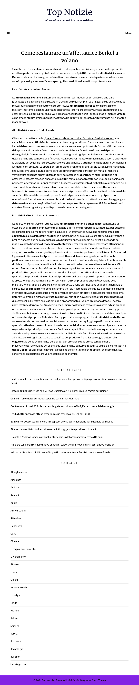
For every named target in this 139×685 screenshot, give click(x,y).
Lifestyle (16, 595)
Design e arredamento (23, 548)
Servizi (14, 633)
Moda (14, 602)
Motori (15, 610)
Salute (14, 618)
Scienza (15, 625)
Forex (14, 571)
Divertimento (18, 556)
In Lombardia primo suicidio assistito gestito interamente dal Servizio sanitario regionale (60, 452)
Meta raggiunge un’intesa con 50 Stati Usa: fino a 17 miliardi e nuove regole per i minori (59, 390)
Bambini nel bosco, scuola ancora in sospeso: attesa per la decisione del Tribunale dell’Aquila (62, 421)
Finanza (15, 564)
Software (16, 641)
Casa (13, 533)
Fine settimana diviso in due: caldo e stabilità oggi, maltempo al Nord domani (53, 429)
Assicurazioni (18, 510)
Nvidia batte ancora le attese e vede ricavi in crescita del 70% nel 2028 (50, 413)
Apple (14, 502)
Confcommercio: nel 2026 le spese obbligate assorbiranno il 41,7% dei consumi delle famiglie (62, 406)
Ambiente (16, 479)
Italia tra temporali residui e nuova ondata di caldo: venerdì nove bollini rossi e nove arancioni (63, 444)
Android (15, 487)
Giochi (14, 579)
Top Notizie (69, 12)
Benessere (16, 525)
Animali (15, 495)
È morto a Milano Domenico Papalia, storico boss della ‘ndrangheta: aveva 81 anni (57, 436)
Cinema (15, 541)
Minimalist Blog (77, 680)
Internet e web (19, 587)
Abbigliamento (19, 472)
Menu (128, 33)
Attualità (16, 518)
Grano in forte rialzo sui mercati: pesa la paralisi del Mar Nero (45, 398)
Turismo (15, 656)
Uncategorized (19, 664)
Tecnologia (17, 648)
